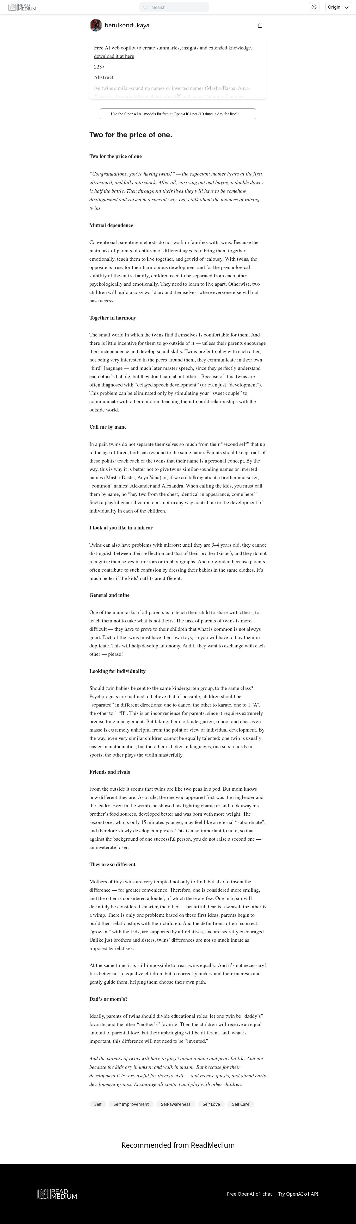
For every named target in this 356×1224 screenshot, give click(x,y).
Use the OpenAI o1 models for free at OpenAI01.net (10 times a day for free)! (175, 113)
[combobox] (180, 7)
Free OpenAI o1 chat (249, 1194)
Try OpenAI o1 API (298, 1194)
